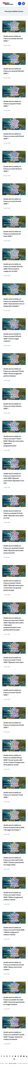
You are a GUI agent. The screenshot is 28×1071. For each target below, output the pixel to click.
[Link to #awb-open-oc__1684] (23, 3)
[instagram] (7, 1056)
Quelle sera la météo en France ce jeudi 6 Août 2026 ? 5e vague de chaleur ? (14, 827)
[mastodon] (21, 1056)
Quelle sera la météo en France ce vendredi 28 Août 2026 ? (14, 71)
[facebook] (1, 1056)
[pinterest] (9, 1056)
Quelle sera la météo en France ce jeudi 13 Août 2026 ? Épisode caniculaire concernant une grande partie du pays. (14, 585)
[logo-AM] (7, 2)
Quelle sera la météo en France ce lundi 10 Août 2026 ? (12, 692)
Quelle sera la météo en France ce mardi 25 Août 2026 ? (13, 168)
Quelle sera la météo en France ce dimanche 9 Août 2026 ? (14, 725)
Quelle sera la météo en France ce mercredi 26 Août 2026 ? (14, 136)
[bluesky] (15, 1056)
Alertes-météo (12, 1063)
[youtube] (23, 1056)
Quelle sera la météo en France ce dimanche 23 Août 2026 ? (12, 233)
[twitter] (4, 1056)
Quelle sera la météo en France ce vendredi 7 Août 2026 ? (13, 794)
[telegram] (14, 1059)
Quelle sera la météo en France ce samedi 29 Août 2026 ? (13, 38)
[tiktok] (12, 1056)
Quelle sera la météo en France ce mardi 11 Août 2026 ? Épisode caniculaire (14, 659)
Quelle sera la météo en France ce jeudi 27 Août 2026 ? (12, 103)
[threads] (18, 1056)
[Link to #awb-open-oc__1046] (19, 3)
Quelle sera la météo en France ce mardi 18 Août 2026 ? (12, 406)
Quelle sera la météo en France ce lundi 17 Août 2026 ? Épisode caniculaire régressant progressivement (14, 441)
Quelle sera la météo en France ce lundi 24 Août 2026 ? (12, 201)
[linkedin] (26, 1056)
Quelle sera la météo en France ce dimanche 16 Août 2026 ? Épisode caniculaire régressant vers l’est (14, 478)
